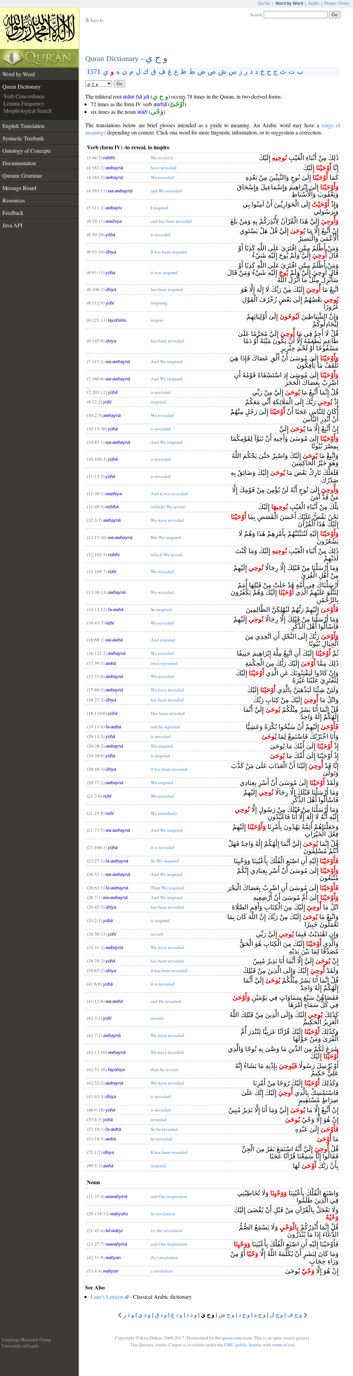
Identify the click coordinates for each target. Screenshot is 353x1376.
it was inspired (164, 272)
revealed (159, 1119)
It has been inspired (169, 252)
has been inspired (167, 289)
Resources (13, 200)
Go (119, 83)
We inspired (162, 746)
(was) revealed (164, 663)
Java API (12, 225)
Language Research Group (26, 1339)
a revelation (162, 1271)
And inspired (163, 640)
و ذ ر (128, 1315)
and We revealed (166, 191)
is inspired (160, 755)
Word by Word (18, 74)
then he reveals (165, 1069)
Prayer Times (336, 3)
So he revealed (164, 1129)
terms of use (283, 1345)
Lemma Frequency (23, 103)
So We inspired (165, 861)
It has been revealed (169, 1152)
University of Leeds (20, 1346)
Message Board (19, 187)
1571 (94, 71)
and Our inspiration (169, 1196)
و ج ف (294, 1315)
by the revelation (166, 1230)
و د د (191, 1315)
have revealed (163, 167)
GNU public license (243, 1345)
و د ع (176, 1315)
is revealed (161, 234)
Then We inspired (167, 888)
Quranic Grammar (22, 175)
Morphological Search (27, 110)
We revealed (162, 177)
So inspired (161, 609)
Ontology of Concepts (26, 150)
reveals (157, 934)
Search (256, 14)
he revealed (161, 1139)
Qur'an (264, 3)
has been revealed (167, 341)
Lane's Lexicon (107, 1296)
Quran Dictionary (21, 86)
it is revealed (162, 847)
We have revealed (167, 520)
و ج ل (276, 1315)
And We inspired (166, 361)
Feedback (12, 212)
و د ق (161, 1315)
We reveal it (162, 157)
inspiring (159, 303)
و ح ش (226, 1315)
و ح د (244, 1315)
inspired (158, 402)
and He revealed (166, 1001)
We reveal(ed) (163, 813)
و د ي (144, 1315)
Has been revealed (168, 713)
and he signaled (165, 727)
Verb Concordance (23, 96)
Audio (313, 3)
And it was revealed (169, 493)
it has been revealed (169, 769)
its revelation (163, 1213)
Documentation (19, 163)
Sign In (96, 20)
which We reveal (166, 554)
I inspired (159, 208)
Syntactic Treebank (23, 138)
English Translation (23, 125)
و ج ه (260, 1315)
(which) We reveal (168, 506)
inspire (157, 320)
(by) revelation (164, 1257)
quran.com (232, 1338)
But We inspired (166, 537)
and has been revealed (171, 221)
